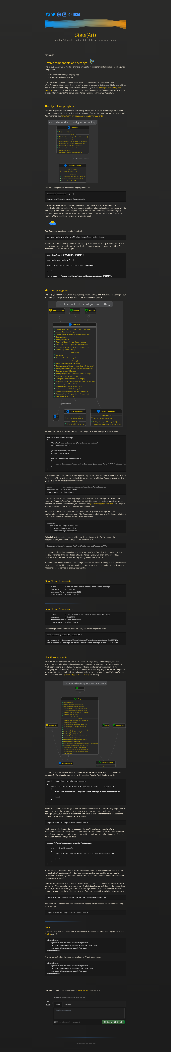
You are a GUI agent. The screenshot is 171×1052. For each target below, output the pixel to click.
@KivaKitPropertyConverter (101, 503)
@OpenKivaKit (84, 990)
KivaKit (48, 934)
